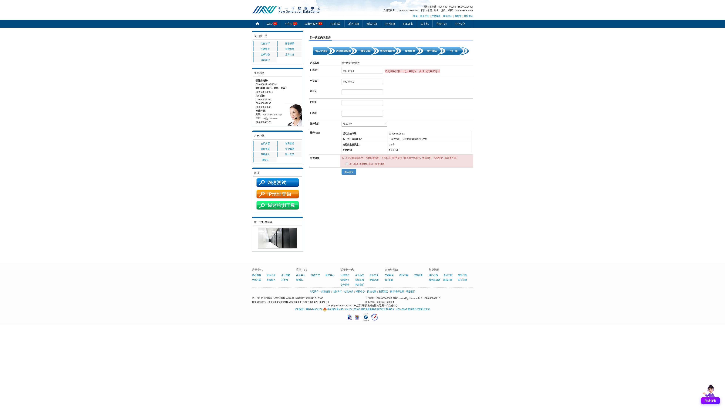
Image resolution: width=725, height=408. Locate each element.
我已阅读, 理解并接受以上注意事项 (366, 163)
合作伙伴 (265, 43)
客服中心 (441, 24)
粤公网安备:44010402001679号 (343, 309)
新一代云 (289, 154)
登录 (415, 16)
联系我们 (359, 284)
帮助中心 (447, 16)
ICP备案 (389, 279)
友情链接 (383, 291)
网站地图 (371, 291)
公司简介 (265, 59)
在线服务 (389, 275)
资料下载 (403, 275)
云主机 (425, 24)
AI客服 (289, 24)
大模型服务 (312, 24)
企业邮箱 (390, 24)
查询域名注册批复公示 (419, 309)
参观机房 (289, 48)
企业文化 (460, 24)
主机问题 (447, 275)
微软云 (265, 159)
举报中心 (468, 16)
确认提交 (348, 171)
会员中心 (300, 275)
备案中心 (329, 275)
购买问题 (462, 279)
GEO (270, 24)
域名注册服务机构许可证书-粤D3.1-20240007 (384, 309)
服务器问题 (434, 279)
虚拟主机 (371, 24)
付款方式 (315, 275)
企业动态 (265, 54)
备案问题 (462, 275)
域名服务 (289, 143)
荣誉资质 (289, 43)
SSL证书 (408, 24)
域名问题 (433, 275)
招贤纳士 (265, 48)
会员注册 (424, 16)
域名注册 (353, 24)
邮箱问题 (447, 279)
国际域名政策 (397, 291)
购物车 (458, 16)
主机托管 (335, 24)
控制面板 (436, 16)
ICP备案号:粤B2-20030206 (308, 309)
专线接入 (265, 154)
